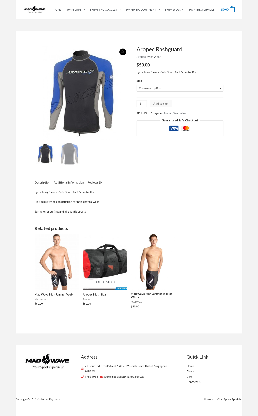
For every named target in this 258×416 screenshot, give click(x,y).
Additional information (69, 182)
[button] (83, 9)
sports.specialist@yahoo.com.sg (124, 376)
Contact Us (194, 382)
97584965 (91, 376)
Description (42, 182)
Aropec (141, 56)
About (190, 371)
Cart (189, 376)
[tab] (42, 183)
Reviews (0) (95, 182)
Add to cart (160, 103)
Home (190, 366)
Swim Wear (154, 56)
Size (139, 80)
